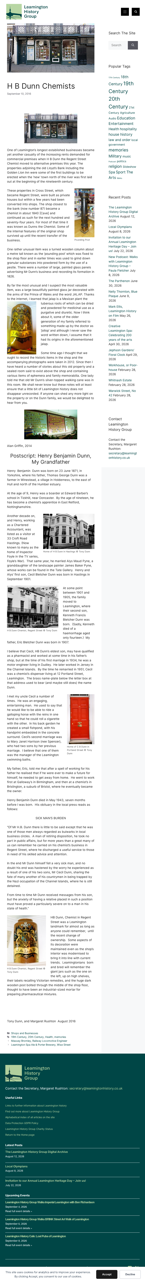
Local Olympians (120, 227)
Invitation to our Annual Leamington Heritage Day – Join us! (45, 1180)
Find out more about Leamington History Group (32, 1111)
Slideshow (129, 166)
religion (115, 166)
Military (115, 156)
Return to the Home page (19, 1134)
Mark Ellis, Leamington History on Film (122, 311)
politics (121, 161)
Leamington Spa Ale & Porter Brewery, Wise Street (41, 1044)
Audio (112, 118)
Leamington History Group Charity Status (29, 1128)
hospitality (128, 129)
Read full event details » (18, 1211)
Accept (107, 1274)
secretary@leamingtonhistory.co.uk (96, 1088)
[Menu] (125, 12)
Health (49, 1036)
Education (126, 118)
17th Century (114, 77)
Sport (121, 172)
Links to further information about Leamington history (36, 1105)
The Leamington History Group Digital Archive (123, 212)
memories (60, 1036)
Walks (119, 178)
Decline (130, 1274)
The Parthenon (119, 281)
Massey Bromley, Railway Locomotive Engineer (39, 1040)
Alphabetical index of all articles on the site (30, 1117)
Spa (112, 172)
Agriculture (127, 112)
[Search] (133, 45)
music (127, 156)
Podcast (112, 161)
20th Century (36, 1036)
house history (120, 134)
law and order (119, 140)
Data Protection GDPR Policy (21, 1123)
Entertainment (121, 123)
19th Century (19, 1036)
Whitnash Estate (120, 380)
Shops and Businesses (24, 1033)
